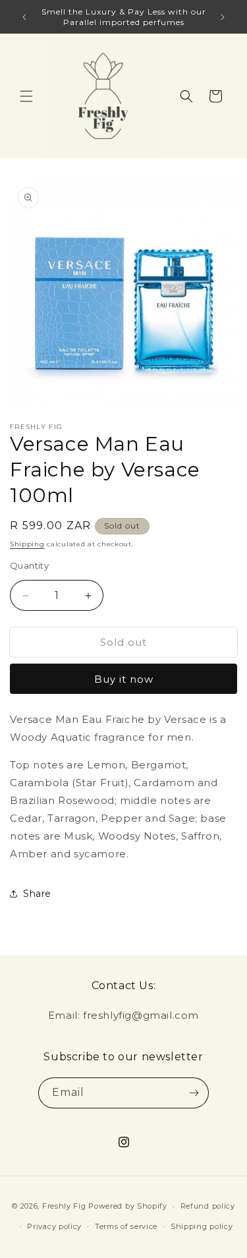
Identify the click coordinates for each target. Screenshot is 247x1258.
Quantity (29, 565)
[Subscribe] (193, 1092)
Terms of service (126, 1226)
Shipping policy (202, 1226)
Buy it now (123, 679)
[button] (26, 96)
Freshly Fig (64, 1206)
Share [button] (37, 894)
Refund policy (207, 1206)
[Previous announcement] (24, 17)
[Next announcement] (222, 17)
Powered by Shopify (127, 1206)
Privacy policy (54, 1226)
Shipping (27, 544)
